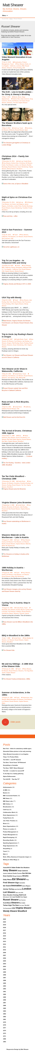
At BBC (5, 790)
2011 (4, 947)
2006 (4, 958)
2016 (4, 933)
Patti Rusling (15, 343)
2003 (4, 966)
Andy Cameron (25, 99)
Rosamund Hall (6, 509)
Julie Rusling (23, 507)
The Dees (15, 905)
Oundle (17, 897)
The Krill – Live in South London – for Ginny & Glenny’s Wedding (17, 93)
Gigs (17, 883)
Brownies (9, 507)
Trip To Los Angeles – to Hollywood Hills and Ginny (14, 261)
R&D (23, 66)
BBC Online (6, 804)
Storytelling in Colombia (10, 765)
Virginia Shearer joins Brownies (16, 502)
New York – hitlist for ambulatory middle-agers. (17, 748)
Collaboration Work (9, 812)
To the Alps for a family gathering (13, 773)
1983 (4, 1014)
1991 (4, 991)
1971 (4, 1036)
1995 (4, 983)
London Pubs (17, 206)
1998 (4, 975)
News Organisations (9, 826)
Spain (26, 130)
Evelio (26, 64)
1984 (4, 1011)
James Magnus (26, 886)
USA (23, 67)
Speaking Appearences (10, 843)
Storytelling (6, 848)
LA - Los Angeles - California (10, 269)
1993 (4, 988)
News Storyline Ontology (11, 895)
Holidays (18, 611)
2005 (4, 961)
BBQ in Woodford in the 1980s (16, 635)
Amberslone (26, 697)
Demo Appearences (9, 815)
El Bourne (11, 130)
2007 (4, 955)
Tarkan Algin (7, 905)
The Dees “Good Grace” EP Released (14, 762)
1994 (4, 986)
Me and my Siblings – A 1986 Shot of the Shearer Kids (17, 665)
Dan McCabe (26, 873)
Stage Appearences (9, 845)
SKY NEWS (22, 903)
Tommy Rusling (17, 67)
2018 (4, 927)
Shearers (9, 67)
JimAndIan (10, 206)
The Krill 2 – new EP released (12, 759)
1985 (4, 1008)
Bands (15, 97)
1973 (4, 1033)
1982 (4, 1016)
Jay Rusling (25, 341)
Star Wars (4, 441)
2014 (4, 938)
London (16, 165)
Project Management (9, 834)
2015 (4, 936)
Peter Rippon (23, 897)
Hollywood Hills (27, 267)
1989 (4, 997)
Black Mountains (11, 699)
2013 (4, 941)
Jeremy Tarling (8, 889)
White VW (4, 545)
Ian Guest (22, 100)
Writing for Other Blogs (10, 859)
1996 (4, 980)
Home (10, 18)
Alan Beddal (27, 638)
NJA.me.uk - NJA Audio (9, 897)
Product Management (9, 832)
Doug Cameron (17, 876)
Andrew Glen (16, 99)
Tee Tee (23, 485)
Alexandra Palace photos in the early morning (17, 751)
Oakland (4, 408)
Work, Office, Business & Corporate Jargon (16, 857)
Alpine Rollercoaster (9, 776)
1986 (4, 1005)
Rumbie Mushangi (27, 206)
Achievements (7, 787)
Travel (12, 64)
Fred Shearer (9, 165)
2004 (4, 963)
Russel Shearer (19, 130)
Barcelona (29, 128)
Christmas (22, 163)
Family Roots (27, 161)
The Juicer (21, 905)
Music (19, 97)
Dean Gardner (8, 876)
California (4, 236)
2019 (4, 924)
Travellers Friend (27, 208)
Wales (3, 703)
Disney (13, 267)
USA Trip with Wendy (11, 297)
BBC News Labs (8, 801)
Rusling (26, 343)
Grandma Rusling (25, 483)
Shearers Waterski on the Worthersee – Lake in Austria (15, 536)
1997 (4, 977)
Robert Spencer (17, 439)
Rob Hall (9, 439)
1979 (4, 1022)
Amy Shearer (20, 64)
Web (4, 854)
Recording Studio (8, 840)
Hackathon (22, 882)
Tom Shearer (11, 377)
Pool (20, 269)
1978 (4, 1025)
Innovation (16, 885)
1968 (4, 1039)
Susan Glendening (23, 167)
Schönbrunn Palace (7, 613)
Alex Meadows (25, 867)
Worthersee (11, 545)
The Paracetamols (7, 908)
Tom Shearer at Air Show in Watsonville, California (14, 370)
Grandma (16, 483)
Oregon (9, 343)
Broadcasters (18, 62)
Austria (4, 542)
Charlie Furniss (17, 873)
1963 (4, 1041)
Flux (27, 879)
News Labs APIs (19, 892)
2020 (4, 922)
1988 (4, 1000)
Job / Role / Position (9, 820)
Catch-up (16, 128)
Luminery (18, 66)
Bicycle (23, 609)
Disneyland (19, 267)
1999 (4, 972)
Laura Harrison (18, 889)
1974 (4, 1030)
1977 (4, 1027)
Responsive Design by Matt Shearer (17, 1049)
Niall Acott (22, 895)
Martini (4, 543)
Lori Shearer (22, 165)
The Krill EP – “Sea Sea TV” (11, 779)
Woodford (19, 168)
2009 (4, 952)
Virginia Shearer (22, 102)
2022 (4, 919)
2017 (4, 930)
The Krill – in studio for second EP (13, 771)
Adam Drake (15, 867)
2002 (4, 969)
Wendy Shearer (11, 168)
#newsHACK (7, 867)
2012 (4, 944)
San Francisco (6, 238)
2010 (4, 949)
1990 (4, 994)
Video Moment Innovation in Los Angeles (15, 754)
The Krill (15, 102)
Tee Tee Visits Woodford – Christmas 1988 (14, 477)
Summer (22, 613)
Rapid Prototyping (8, 837)
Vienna (27, 613)
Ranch (22, 343)
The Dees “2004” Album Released (13, 768)
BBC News (6, 798)
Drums (10, 100)
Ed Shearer (15, 100)
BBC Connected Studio (10, 795)
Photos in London (8, 829)
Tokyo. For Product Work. (11, 757)
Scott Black (7, 903)
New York (9, 302)
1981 (4, 1019)
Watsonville (22, 377)
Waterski (28, 543)
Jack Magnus (20, 204)
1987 (4, 1002)
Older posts (12, 722)
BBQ (3, 267)
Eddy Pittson (7, 879)
